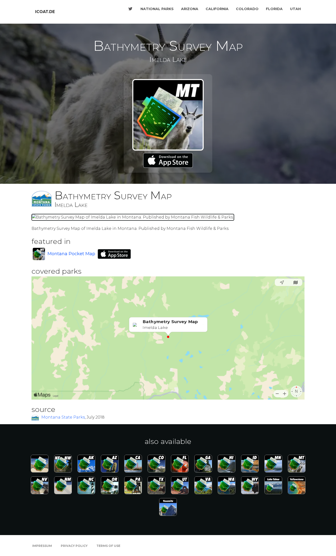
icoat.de (45, 11)
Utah (295, 9)
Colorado (247, 9)
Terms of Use (108, 546)
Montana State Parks (63, 417)
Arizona (189, 9)
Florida (274, 9)
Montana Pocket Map (71, 253)
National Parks (157, 9)
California (217, 9)
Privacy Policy (74, 546)
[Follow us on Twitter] (130, 9)
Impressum (42, 546)
